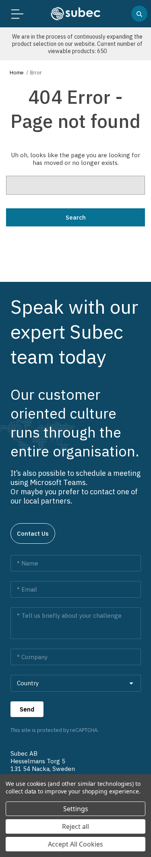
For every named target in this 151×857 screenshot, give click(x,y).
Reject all (75, 826)
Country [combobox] (28, 683)
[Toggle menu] (15, 14)
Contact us (33, 533)
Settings (75, 808)
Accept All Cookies (75, 844)
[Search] (139, 14)
